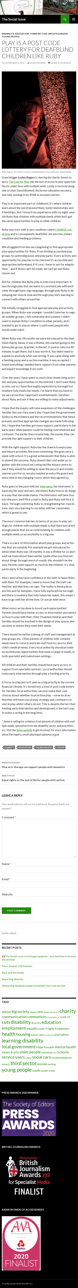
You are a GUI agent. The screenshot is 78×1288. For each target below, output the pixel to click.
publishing (46, 1052)
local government (19, 1046)
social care (41, 1057)
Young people (11, 36)
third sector (23, 1063)
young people (44, 747)
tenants (6, 1064)
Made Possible (45, 1047)
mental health (65, 1047)
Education (22, 33)
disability (21, 1022)
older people (30, 1052)
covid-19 (65, 1017)
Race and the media (13, 972)
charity (9, 747)
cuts (6, 1022)
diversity (36, 1022)
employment (14, 1028)
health (8, 1034)
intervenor (46, 486)
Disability (8, 33)
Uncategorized (58, 33)
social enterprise (62, 1057)
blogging (34, 1012)
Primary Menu (73, 19)
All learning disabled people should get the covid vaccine (33, 985)
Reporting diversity (13, 979)
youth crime (48, 1070)
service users (13, 1057)
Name (6, 863)
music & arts (10, 1052)
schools (63, 1052)
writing (52, 1064)
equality (32, 1028)
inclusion (49, 1035)
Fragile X (50, 1028)
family (41, 1028)
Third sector (38, 33)
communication (14, 1016)
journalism (62, 1034)
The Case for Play (19, 181)
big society (20, 1011)
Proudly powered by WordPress (17, 1283)
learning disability (22, 1040)
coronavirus (53, 1017)
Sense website (24, 730)
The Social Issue (14, 19)
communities (37, 1017)
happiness (63, 1028)
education (25, 747)
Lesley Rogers (38, 62)
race (55, 1052)
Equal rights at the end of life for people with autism (33, 778)
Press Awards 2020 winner (17, 966)
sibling (28, 1058)
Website (7, 894)
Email (6, 879)
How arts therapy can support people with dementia (33, 764)
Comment (9, 817)
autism (6, 1012)
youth (60, 747)
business (54, 1012)
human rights (38, 1034)
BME (40, 1011)
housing (23, 1034)
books (47, 1012)
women (42, 1064)
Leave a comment (61, 62)
